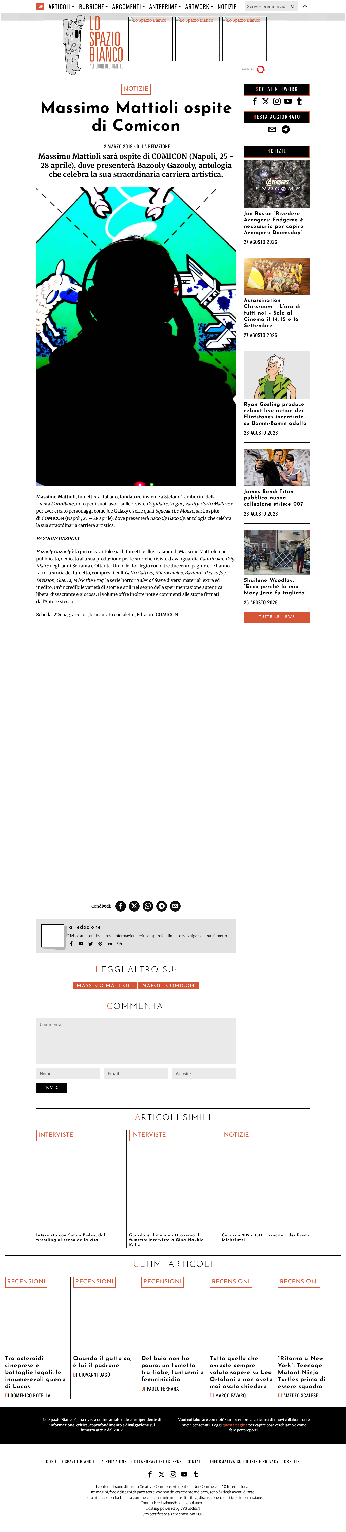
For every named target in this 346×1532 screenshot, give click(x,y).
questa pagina (235, 1425)
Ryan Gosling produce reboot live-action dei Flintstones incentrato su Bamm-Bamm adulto (275, 414)
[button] (293, 6)
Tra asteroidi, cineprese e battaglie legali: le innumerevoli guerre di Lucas (35, 1373)
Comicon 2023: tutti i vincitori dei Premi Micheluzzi (266, 1237)
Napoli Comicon (168, 986)
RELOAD (254, 69)
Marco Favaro (230, 1395)
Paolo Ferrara (163, 1388)
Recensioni (26, 1282)
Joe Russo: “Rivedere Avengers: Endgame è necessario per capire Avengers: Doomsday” (274, 223)
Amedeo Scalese (300, 1395)
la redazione (156, 146)
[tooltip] (120, 906)
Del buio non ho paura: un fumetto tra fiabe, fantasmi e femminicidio (172, 1369)
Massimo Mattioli (105, 986)
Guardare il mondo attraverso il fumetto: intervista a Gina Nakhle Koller (166, 1240)
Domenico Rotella (30, 1395)
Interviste (55, 1135)
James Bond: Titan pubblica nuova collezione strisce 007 (273, 498)
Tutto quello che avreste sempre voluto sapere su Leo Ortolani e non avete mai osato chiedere (241, 1373)
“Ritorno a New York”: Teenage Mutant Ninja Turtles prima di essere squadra (302, 1373)
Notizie (136, 89)
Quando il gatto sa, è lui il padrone (102, 1362)
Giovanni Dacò (94, 1374)
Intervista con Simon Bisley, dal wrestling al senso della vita (70, 1237)
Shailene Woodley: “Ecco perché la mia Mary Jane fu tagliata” (275, 587)
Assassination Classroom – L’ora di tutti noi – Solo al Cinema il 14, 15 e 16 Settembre (272, 313)
